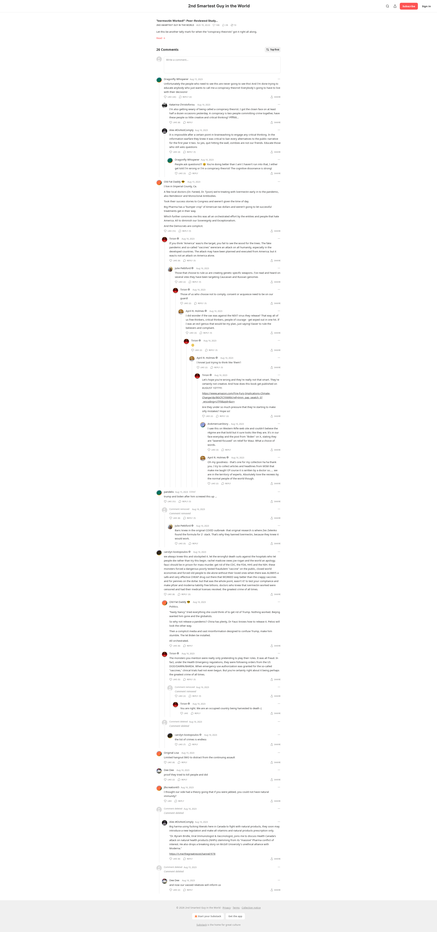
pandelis (169, 491)
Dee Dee (169, 770)
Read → (160, 38)
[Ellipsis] (279, 79)
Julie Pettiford (183, 268)
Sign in (426, 6)
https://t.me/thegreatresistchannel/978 (192, 853)
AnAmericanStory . (219, 423)
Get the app (235, 916)
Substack (201, 924)
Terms (236, 907)
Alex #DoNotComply (181, 130)
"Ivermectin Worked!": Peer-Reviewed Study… (187, 20)
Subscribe (409, 6)
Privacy (227, 907)
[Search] (387, 6)
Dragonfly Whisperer (176, 79)
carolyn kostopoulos (176, 551)
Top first (274, 49)
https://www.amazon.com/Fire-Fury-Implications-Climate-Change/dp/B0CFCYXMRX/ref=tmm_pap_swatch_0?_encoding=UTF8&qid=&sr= (236, 397)
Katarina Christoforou (182, 104)
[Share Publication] (395, 6)
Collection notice (251, 907)
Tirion (172, 238)
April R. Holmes (195, 311)
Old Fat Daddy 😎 (174, 181)
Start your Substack (209, 916)
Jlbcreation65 (171, 787)
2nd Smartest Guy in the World (175, 25)
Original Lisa (171, 752)
